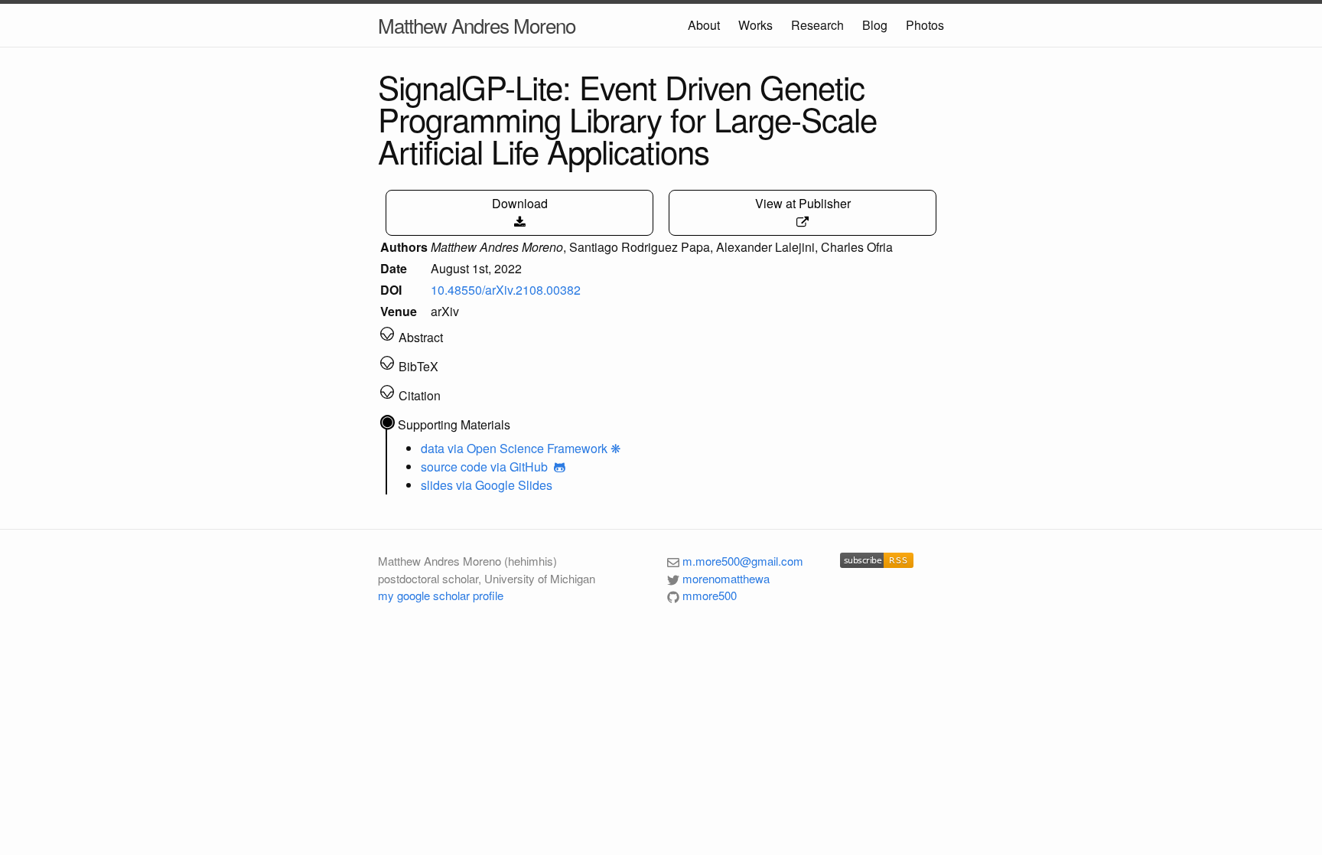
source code (454, 466)
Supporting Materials (454, 424)
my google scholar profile (440, 595)
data (432, 448)
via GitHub (520, 466)
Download (520, 203)
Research (817, 25)
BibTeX (418, 366)
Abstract (421, 337)
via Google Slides (504, 485)
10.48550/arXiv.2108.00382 (506, 290)
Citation (420, 395)
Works (755, 25)
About (704, 25)
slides (437, 485)
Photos (925, 25)
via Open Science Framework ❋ (534, 448)
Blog (874, 25)
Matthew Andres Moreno (476, 25)
